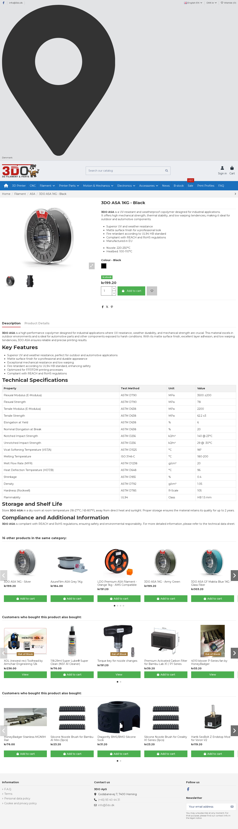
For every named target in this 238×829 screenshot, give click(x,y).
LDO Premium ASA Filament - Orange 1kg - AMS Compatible (117, 583)
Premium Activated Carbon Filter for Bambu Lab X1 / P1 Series (165, 662)
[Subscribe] (232, 806)
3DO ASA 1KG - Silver (17, 581)
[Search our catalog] (167, 171)
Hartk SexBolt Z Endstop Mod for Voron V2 (210, 738)
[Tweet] (107, 307)
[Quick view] (28, 576)
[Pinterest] (112, 307)
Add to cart (134, 291)
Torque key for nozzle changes (117, 660)
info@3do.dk (16, 2)
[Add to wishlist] (152, 290)
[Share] (103, 307)
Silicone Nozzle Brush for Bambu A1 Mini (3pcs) (72, 738)
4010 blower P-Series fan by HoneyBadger (209, 662)
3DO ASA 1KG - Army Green (162, 581)
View (25, 674)
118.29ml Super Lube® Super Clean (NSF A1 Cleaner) (69, 662)
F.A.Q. (8, 789)
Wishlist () (229, 2)
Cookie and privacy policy (20, 803)
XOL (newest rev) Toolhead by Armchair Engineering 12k (23, 662)
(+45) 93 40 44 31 (109, 799)
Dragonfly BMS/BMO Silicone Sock (116, 738)
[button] (114, 605)
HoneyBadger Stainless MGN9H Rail (25, 738)
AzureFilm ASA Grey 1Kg (66, 581)
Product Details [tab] (37, 323)
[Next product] (235, 194)
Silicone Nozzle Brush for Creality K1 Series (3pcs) (165, 738)
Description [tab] (11, 323)
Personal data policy (17, 798)
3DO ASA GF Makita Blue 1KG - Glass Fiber (211, 583)
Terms (8, 794)
